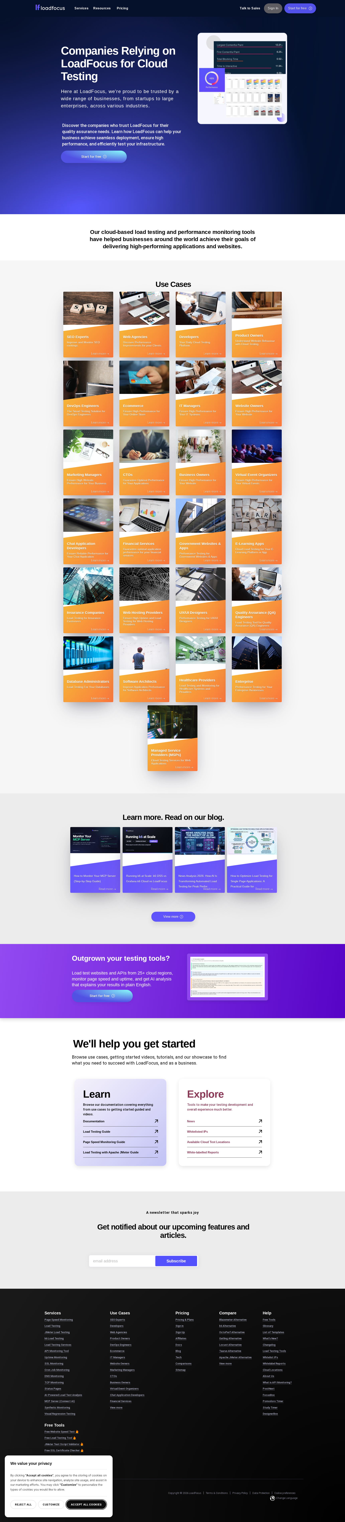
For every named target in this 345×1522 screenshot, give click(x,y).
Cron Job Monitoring (57, 1369)
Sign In (273, 8)
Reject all (23, 1504)
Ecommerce (117, 1350)
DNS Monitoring (54, 1376)
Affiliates (180, 1338)
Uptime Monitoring (56, 1357)
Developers (116, 1325)
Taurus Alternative (230, 1350)
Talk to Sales (250, 8)
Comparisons (183, 1363)
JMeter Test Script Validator (62, 1444)
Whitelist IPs (270, 1357)
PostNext (269, 1388)
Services (81, 8)
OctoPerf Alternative (232, 1332)
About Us (268, 1376)
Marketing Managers (122, 1369)
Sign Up (180, 1332)
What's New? (270, 1338)
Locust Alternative (230, 1344)
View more (170, 916)
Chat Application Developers (127, 1394)
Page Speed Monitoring (59, 1319)
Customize (51, 1504)
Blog (178, 1350)
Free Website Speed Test (60, 1431)
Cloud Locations (273, 1369)
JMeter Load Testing (57, 1332)
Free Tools (269, 1319)
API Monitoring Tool (57, 1350)
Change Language (286, 1497)
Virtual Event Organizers (124, 1388)
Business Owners (120, 1382)
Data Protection (261, 1493)
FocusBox (269, 1394)
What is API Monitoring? (277, 1382)
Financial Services (120, 1401)
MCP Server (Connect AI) (60, 1401)
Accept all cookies (86, 1504)
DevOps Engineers (120, 1344)
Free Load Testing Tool (58, 1437)
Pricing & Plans (184, 1319)
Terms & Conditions (217, 1493)
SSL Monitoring (54, 1363)
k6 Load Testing (54, 1338)
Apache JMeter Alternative (235, 1357)
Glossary (268, 1325)
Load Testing (52, 1325)
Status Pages (53, 1388)
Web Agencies (118, 1332)
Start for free (297, 8)
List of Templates (273, 1332)
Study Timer (270, 1407)
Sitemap (180, 1369)
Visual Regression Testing (60, 1413)
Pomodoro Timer (273, 1401)
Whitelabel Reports (274, 1363)
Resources (102, 8)
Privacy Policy (240, 1493)
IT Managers (117, 1357)
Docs (178, 1344)
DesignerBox (270, 1413)
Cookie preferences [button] (284, 1493)
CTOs (113, 1376)
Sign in (179, 1325)
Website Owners (119, 1363)
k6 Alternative (227, 1325)
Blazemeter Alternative (233, 1319)
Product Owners (120, 1338)
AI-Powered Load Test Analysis (63, 1394)
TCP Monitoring (54, 1382)
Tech (178, 1357)
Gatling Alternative (230, 1338)
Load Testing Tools (274, 1350)
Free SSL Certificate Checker (62, 1450)
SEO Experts (117, 1319)
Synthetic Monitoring (57, 1407)
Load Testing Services (58, 1344)
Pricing (122, 8)
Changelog (269, 1344)
